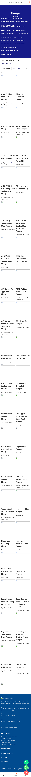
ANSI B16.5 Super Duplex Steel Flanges (6, 223)
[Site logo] (15, 3)
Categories (16, 16)
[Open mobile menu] (1, 2)
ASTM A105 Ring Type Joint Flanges (7, 291)
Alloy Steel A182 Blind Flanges (22, 127)
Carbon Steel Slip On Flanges (23, 357)
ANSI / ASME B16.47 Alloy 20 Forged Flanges (22, 158)
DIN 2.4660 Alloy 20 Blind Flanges (6, 449)
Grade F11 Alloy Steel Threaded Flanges (7, 511)
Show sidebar (6, 68)
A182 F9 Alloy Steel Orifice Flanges (6, 96)
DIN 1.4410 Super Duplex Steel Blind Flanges (21, 417)
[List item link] (15, 715)
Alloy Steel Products (6, 103)
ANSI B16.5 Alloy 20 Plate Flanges (22, 187)
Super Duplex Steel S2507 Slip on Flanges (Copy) (22, 602)
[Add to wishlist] (12, 91)
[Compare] (3, 91)
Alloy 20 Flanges (20, 103)
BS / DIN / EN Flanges (21, 322)
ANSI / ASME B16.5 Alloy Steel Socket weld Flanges (8, 189)
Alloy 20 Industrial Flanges (20, 96)
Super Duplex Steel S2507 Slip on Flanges (7, 601)
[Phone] (26, 762)
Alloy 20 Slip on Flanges (7, 127)
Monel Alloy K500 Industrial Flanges (22, 543)
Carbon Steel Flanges (21, 265)
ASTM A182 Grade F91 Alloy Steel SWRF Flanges (7, 324)
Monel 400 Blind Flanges (22, 510)
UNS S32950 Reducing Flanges (21, 667)
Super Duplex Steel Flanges (8, 230)
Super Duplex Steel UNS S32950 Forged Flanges (22, 635)
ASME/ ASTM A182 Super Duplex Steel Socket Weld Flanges (21, 226)
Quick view (8, 91)
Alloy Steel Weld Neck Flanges (8, 157)
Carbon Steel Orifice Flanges (7, 357)
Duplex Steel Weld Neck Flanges (6, 479)
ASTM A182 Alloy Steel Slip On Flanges (23, 291)
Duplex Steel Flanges (21, 448)
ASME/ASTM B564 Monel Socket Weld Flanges (6, 259)
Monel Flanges (4, 268)
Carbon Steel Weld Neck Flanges (6, 416)
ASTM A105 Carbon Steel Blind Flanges (21, 258)
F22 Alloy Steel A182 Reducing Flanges (22, 479)
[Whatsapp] (26, 767)
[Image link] (7, 698)
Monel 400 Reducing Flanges (5, 543)
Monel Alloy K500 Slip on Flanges (6, 571)
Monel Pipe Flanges (20, 572)
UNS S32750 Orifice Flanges (7, 666)
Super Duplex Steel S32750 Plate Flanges (6, 634)
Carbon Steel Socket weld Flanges (6, 386)
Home (3, 61)
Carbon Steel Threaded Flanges (21, 386)
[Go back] (15, 8)
